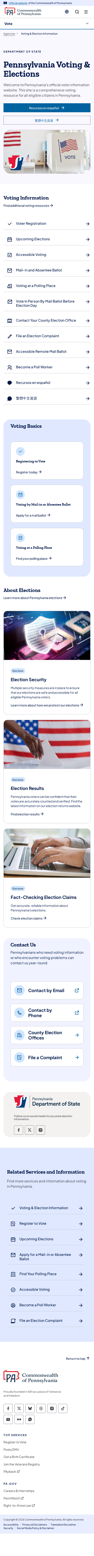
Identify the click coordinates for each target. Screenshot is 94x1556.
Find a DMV (11, 1449)
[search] (77, 12)
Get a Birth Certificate (19, 1457)
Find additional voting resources (26, 205)
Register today (27, 472)
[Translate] (67, 11)
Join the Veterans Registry (21, 1464)
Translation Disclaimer (63, 1524)
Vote (8, 23)
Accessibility (11, 1524)
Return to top (75, 1358)
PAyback (9, 1471)
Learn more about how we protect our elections (45, 705)
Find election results (25, 814)
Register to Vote (14, 1442)
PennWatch (11, 1498)
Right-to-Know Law (17, 1505)
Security (8, 1528)
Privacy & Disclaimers (34, 1524)
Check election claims (26, 918)
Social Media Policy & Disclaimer (35, 1528)
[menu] (86, 12)
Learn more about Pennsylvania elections (32, 598)
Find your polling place (32, 558)
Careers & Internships (18, 1491)
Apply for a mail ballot (31, 515)
